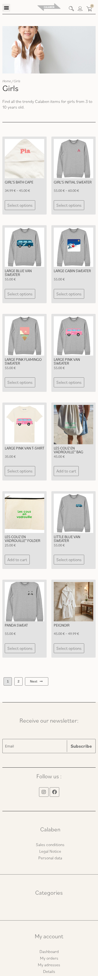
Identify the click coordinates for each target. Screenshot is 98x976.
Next (33, 681)
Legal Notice (50, 851)
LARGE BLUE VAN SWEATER (18, 272)
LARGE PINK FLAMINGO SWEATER (23, 361)
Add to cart (66, 471)
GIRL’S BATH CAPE (19, 182)
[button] (6, 8)
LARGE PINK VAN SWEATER (67, 361)
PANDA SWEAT (16, 625)
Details (49, 971)
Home (6, 81)
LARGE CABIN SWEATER (72, 270)
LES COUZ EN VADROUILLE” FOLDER (22, 538)
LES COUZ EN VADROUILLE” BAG (68, 450)
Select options (20, 205)
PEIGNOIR (61, 625)
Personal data (50, 858)
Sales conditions (50, 844)
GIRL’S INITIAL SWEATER (73, 182)
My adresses (49, 964)
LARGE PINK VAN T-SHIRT (24, 448)
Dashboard (49, 951)
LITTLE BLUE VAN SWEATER (67, 538)
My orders (49, 958)
